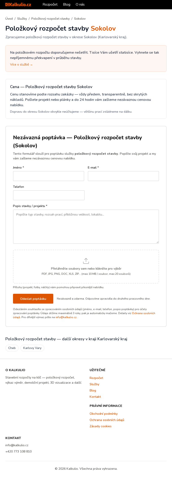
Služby (22, 19)
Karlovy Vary (32, 348)
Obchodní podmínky (104, 414)
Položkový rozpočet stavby (50, 19)
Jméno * (18, 167)
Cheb (12, 348)
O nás (80, 4)
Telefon (18, 187)
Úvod (9, 19)
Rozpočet (50, 4)
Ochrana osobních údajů (107, 420)
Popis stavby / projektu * (30, 206)
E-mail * (93, 167)
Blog (66, 4)
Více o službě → (21, 64)
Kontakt (95, 397)
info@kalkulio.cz (66, 317)
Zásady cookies (101, 426)
